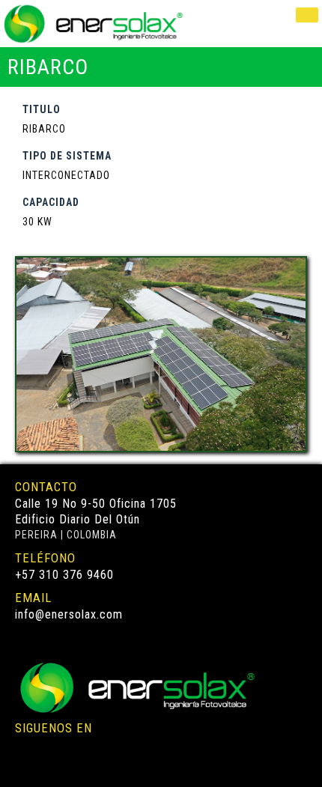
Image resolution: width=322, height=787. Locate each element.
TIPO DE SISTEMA (67, 156)
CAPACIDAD (50, 202)
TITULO (41, 109)
